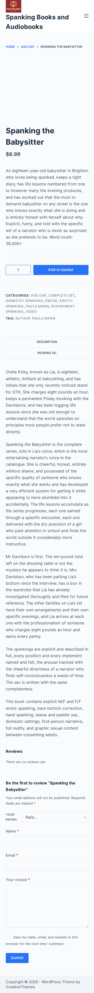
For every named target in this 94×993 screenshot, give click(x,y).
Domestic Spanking (24, 301)
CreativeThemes (20, 986)
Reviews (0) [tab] (47, 353)
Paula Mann (37, 306)
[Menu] (86, 16)
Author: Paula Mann (35, 318)
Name (12, 831)
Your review (18, 879)
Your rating (11, 817)
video (31, 311)
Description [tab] (47, 342)
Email (12, 855)
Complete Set (61, 295)
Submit (17, 957)
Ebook (51, 301)
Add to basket (60, 269)
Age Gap (38, 295)
